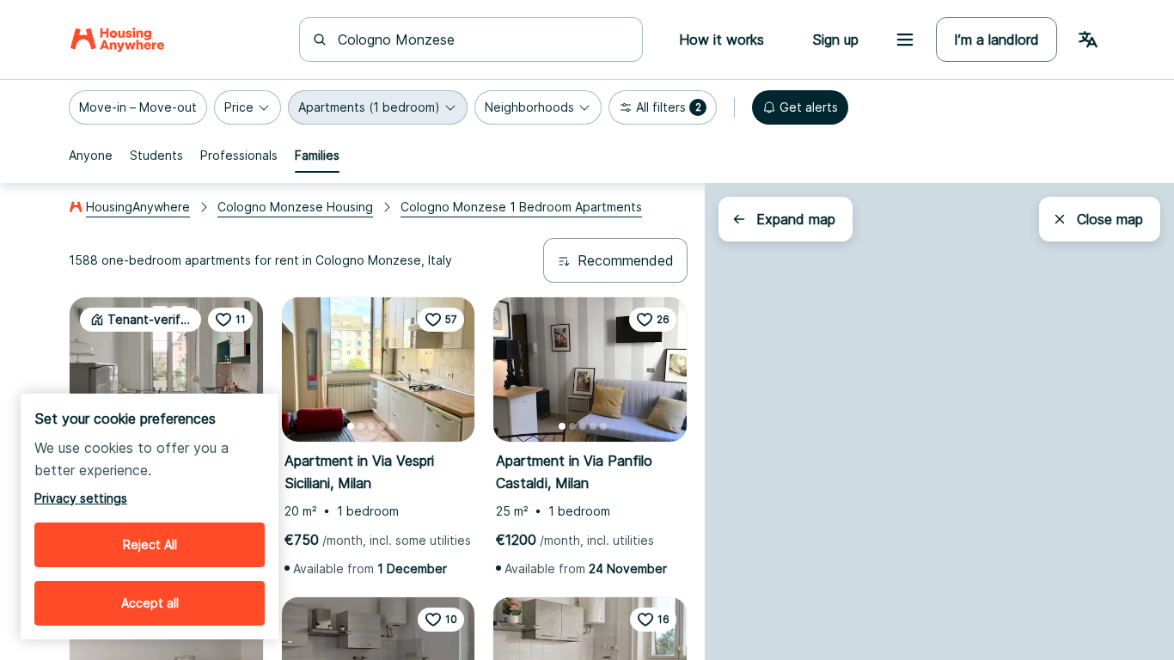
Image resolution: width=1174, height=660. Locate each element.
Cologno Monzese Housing (295, 206)
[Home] (117, 39)
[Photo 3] (371, 426)
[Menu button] (905, 39)
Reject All (150, 544)
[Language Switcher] (1088, 39)
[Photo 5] (392, 426)
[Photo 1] (350, 426)
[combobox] (481, 39)
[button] (138, 107)
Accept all (150, 603)
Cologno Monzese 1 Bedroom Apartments (521, 206)
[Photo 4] (381, 426)
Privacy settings (80, 498)
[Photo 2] (361, 426)
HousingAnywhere (138, 206)
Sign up (835, 39)
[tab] (91, 155)
